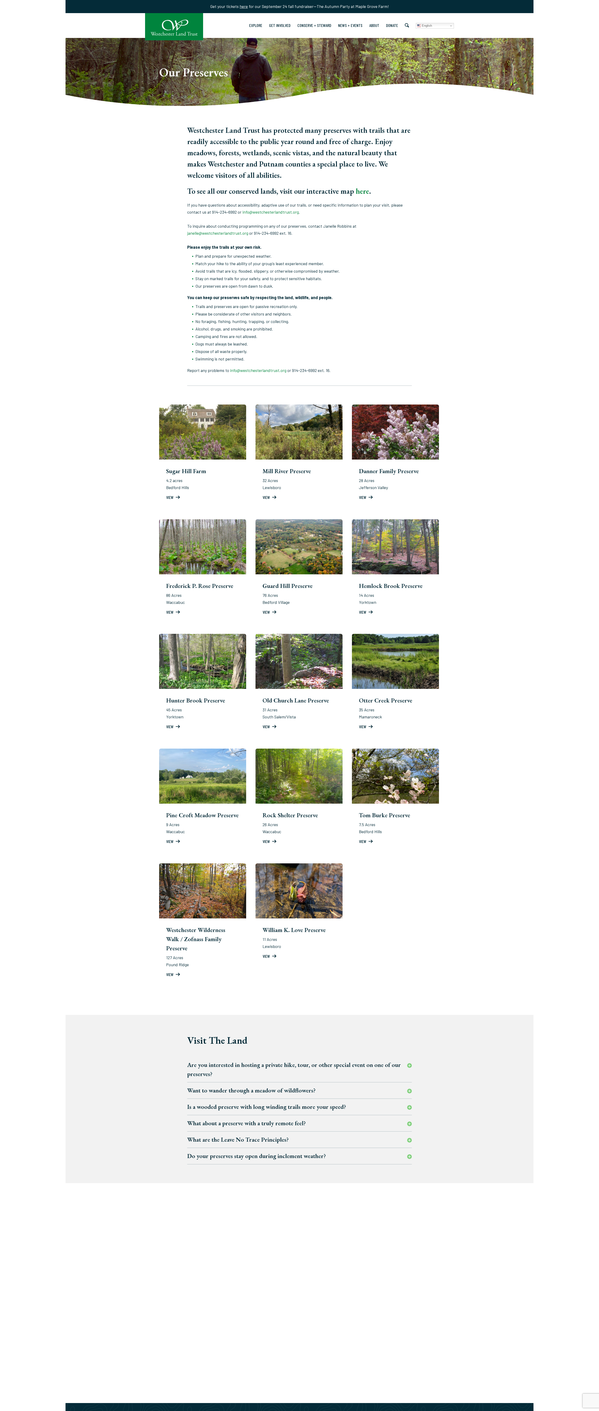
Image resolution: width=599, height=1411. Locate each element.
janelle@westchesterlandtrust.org (217, 233)
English (426, 25)
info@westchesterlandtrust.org (270, 212)
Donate (392, 25)
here (244, 6)
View (170, 497)
